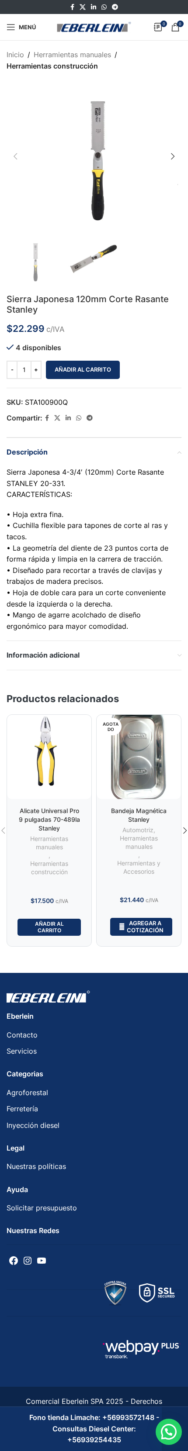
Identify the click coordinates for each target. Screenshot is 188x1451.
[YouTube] (42, 1261)
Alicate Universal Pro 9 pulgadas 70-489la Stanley (49, 819)
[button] (169, 1432)
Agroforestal (27, 1092)
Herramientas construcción (52, 66)
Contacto (22, 1035)
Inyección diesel (33, 1125)
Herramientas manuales (72, 54)
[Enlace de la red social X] (82, 7)
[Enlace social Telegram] (115, 7)
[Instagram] (28, 1261)
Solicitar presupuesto (42, 1207)
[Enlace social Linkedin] (93, 7)
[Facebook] (14, 1261)
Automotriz (137, 830)
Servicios (22, 1051)
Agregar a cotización (145, 927)
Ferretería (22, 1108)
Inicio (15, 54)
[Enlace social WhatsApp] (104, 7)
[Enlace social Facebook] (72, 7)
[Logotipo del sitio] (94, 26)
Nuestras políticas (36, 1166)
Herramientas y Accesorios (138, 867)
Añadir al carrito (83, 369)
